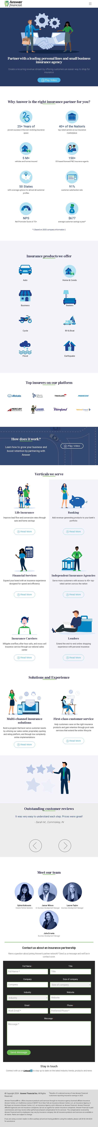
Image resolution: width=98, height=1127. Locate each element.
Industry (27, 992)
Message (49, 1018)
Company (27, 979)
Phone (70, 1005)
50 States (26, 186)
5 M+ (26, 158)
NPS (26, 218)
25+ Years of (26, 126)
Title (70, 966)
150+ (72, 158)
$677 (72, 218)
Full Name (27, 966)
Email (27, 1005)
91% (72, 186)
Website (70, 992)
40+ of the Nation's (72, 126)
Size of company (70, 979)
